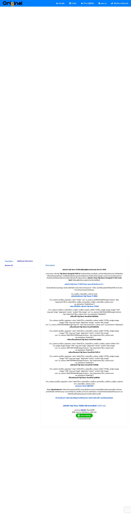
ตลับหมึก (83, 410)
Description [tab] (9, 261)
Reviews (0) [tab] (9, 265)
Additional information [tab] (25, 261)
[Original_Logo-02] (12, 2)
